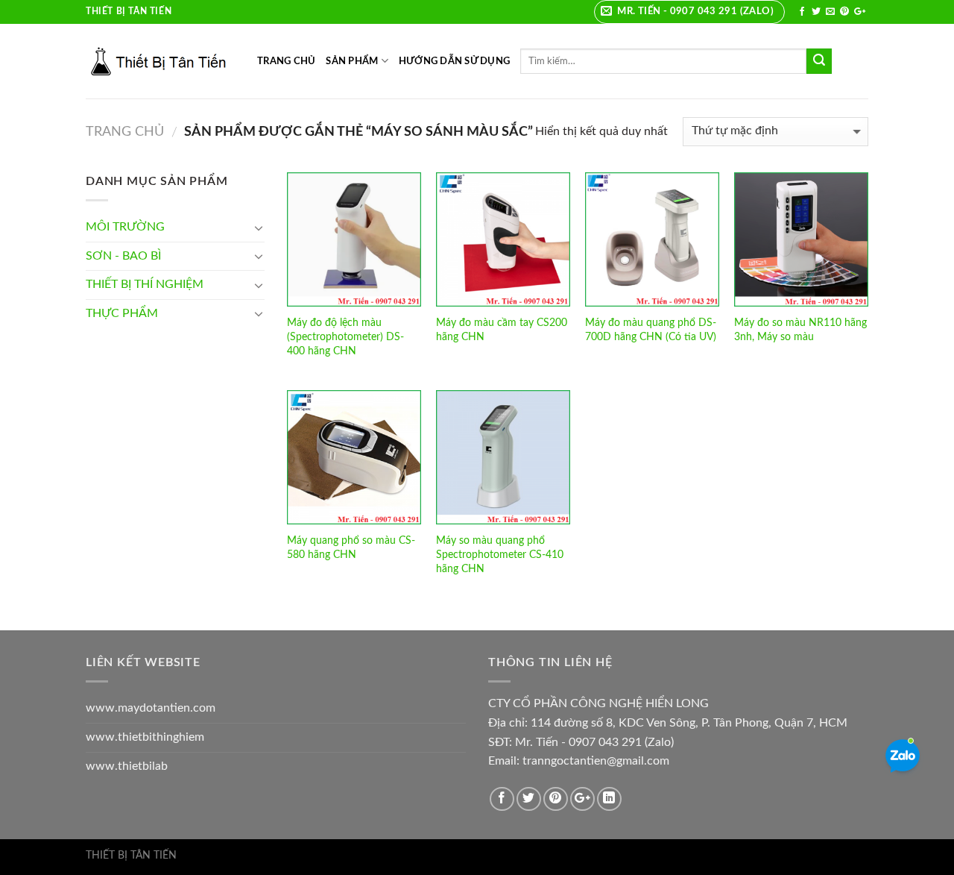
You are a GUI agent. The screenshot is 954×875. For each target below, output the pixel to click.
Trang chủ (125, 132)
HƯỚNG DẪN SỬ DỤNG (454, 61)
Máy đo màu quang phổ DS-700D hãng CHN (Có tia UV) (650, 329)
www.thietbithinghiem (145, 737)
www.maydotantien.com (150, 708)
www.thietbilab (127, 766)
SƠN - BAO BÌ (123, 256)
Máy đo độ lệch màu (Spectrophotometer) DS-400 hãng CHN (345, 336)
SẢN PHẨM (352, 61)
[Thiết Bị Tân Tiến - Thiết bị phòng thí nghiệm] (160, 61)
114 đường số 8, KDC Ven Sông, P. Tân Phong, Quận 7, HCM (689, 723)
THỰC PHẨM (122, 313)
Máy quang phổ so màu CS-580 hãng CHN (351, 547)
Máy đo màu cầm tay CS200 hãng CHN (501, 329)
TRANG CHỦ (286, 61)
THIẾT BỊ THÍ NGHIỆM (144, 284)
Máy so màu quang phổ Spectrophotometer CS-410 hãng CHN (499, 554)
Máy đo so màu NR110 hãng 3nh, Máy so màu (800, 329)
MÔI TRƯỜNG (125, 227)
